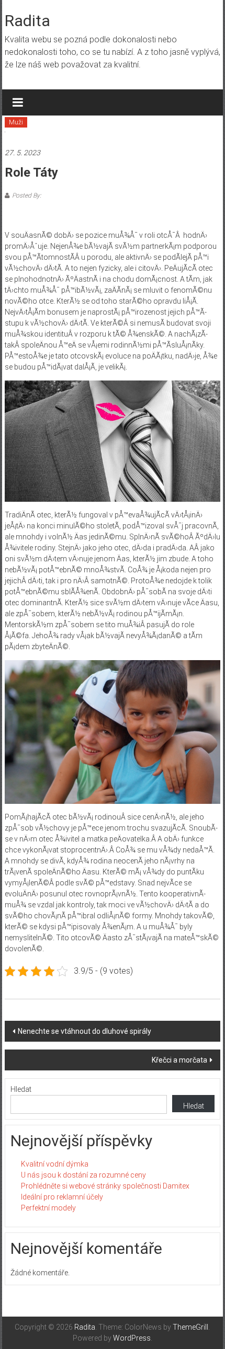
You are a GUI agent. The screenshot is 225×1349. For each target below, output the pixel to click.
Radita (27, 20)
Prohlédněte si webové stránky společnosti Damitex (105, 1186)
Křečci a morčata (179, 1060)
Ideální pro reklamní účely (62, 1197)
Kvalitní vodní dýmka (54, 1164)
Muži (16, 122)
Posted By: (26, 195)
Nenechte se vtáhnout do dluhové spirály (84, 1031)
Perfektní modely (48, 1208)
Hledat (20, 1089)
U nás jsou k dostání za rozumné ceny (83, 1175)
